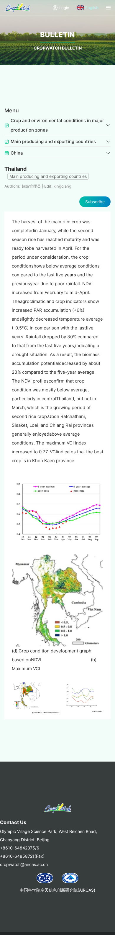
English (91, 7)
